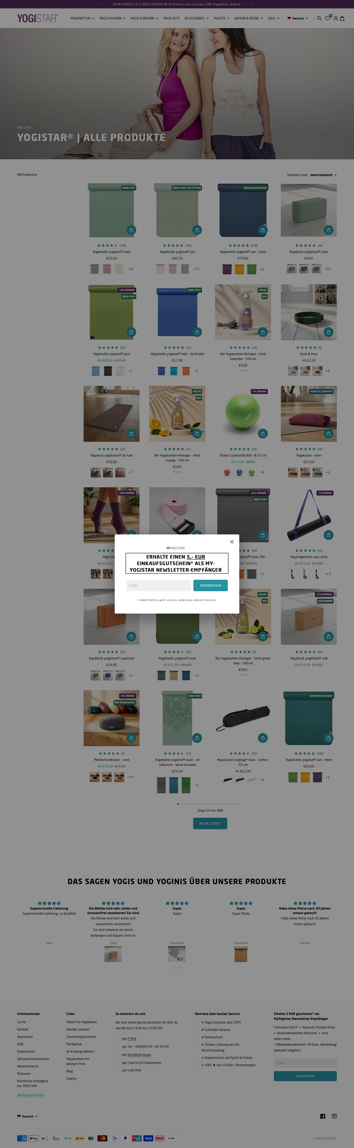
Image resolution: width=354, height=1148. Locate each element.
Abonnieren (210, 585)
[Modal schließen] (232, 542)
